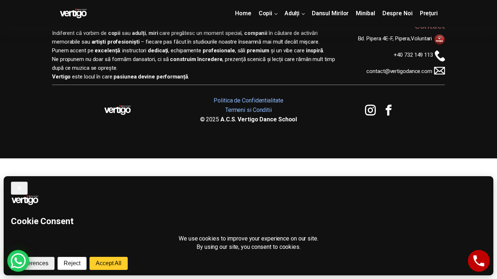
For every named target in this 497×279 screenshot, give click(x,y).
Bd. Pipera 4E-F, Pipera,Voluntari (395, 38)
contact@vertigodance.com (399, 71)
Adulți (292, 13)
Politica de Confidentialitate (248, 100)
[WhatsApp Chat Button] (18, 261)
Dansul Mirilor (330, 13)
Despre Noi (397, 13)
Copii (266, 13)
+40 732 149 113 (413, 55)
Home (243, 13)
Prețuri (429, 13)
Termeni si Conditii (248, 109)
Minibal (365, 13)
